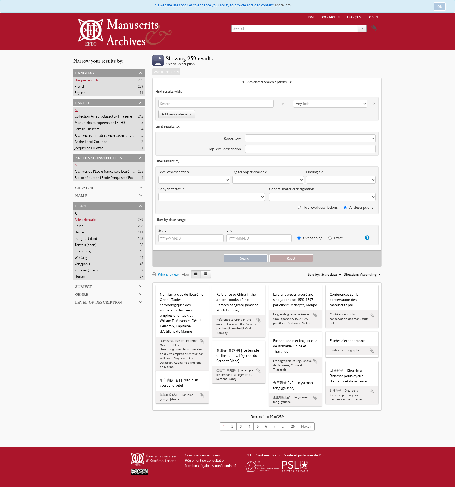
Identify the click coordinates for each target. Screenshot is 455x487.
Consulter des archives (202, 455)
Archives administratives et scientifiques (106, 135)
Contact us (331, 17)
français (354, 17)
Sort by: (314, 274)
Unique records (86, 80)
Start (162, 230)
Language (86, 72)
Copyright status (171, 189)
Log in (373, 17)
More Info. (283, 5)
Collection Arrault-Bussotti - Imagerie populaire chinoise (118, 116)
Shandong (83, 251)
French (80, 86)
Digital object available (249, 171)
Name (81, 194)
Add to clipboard (202, 341)
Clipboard (373, 28)
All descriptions (361, 207)
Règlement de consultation (205, 460)
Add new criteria (174, 114)
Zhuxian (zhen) (86, 270)
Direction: (351, 274)
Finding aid (314, 171)
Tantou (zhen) (85, 244)
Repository (232, 138)
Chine (79, 225)
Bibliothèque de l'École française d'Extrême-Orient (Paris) (119, 177)
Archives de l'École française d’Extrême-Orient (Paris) (115, 171)
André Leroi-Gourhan (91, 141)
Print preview (168, 274)
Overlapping (312, 238)
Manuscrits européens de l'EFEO (100, 122)
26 (293, 426)
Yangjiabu (82, 263)
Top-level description (224, 149)
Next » (306, 426)
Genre (81, 293)
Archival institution (98, 157)
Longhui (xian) (86, 238)
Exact (338, 238)
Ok (439, 6)
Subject (83, 285)
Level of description (98, 301)
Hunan (80, 232)
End (229, 230)
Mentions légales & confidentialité (210, 466)
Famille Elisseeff (87, 128)
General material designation (291, 189)
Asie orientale (85, 219)
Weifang (81, 257)
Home (310, 17)
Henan (80, 276)
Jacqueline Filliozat (89, 147)
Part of (83, 102)
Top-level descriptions (320, 207)
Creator (84, 187)
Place (81, 205)
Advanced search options (267, 82)
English (80, 92)
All (76, 110)
